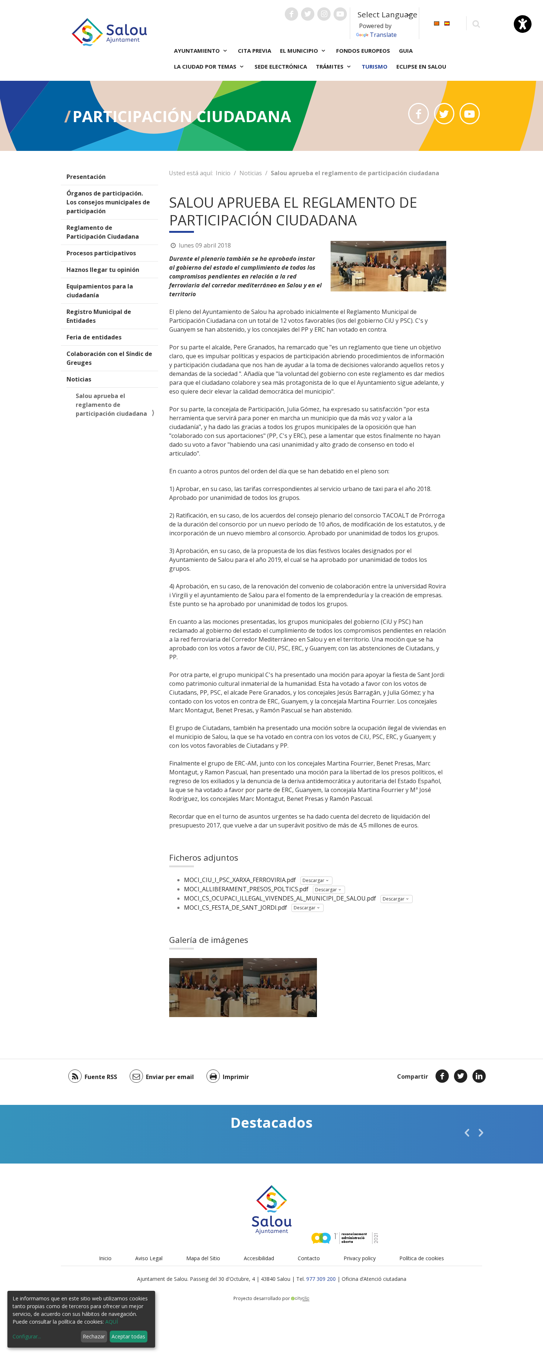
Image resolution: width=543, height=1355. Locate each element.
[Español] (447, 22)
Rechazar (94, 1336)
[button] (467, 1132)
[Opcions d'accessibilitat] (522, 24)
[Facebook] (442, 1076)
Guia (406, 50)
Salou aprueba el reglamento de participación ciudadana (111, 405)
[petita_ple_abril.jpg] (206, 987)
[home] (109, 31)
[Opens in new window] (418, 113)
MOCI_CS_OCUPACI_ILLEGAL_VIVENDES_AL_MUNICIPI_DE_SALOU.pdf (280, 898)
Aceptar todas (128, 1336)
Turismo (374, 66)
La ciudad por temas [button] (206, 66)
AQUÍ (111, 1321)
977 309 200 (321, 1278)
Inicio (223, 173)
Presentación (86, 177)
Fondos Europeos (363, 50)
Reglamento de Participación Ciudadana (102, 232)
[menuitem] (436, 23)
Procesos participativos (101, 253)
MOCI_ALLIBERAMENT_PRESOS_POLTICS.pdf (246, 889)
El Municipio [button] (300, 50)
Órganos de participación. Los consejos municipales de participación (108, 202)
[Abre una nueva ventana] (291, 14)
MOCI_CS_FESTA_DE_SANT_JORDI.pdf (235, 907)
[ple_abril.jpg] (280, 987)
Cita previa (254, 50)
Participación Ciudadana (181, 116)
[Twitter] (460, 1076)
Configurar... (27, 1336)
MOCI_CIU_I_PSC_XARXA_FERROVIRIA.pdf (240, 880)
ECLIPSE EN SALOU (421, 66)
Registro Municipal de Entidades (98, 316)
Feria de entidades (94, 337)
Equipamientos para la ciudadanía (99, 290)
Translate (383, 35)
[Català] (436, 22)
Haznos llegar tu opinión (102, 270)
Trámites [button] (330, 66)
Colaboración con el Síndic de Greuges (109, 358)
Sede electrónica (281, 66)
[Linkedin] (479, 1076)
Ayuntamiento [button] (197, 50)
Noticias (78, 379)
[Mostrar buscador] (476, 23)
